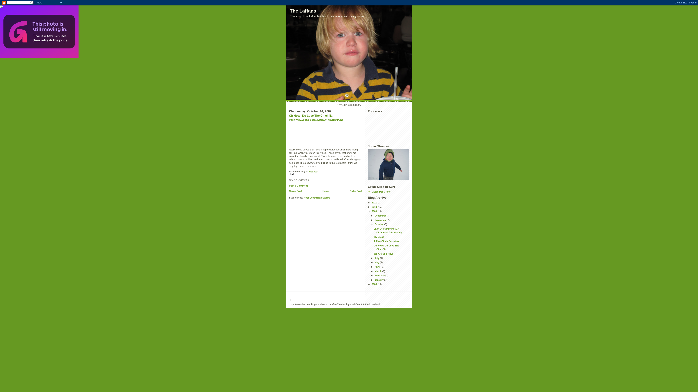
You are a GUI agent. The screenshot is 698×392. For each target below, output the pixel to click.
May (377, 262)
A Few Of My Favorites (386, 241)
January (379, 280)
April (378, 267)
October (379, 224)
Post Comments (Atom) (317, 197)
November (381, 220)
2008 (375, 284)
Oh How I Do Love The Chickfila (310, 115)
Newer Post (295, 191)
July (377, 258)
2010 (375, 207)
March (378, 271)
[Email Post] (325, 174)
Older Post (356, 191)
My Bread (379, 237)
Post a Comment (298, 185)
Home (325, 191)
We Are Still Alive (383, 253)
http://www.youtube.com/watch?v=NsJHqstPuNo (316, 120)
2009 (375, 211)
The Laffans (303, 11)
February (380, 275)
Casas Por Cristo (381, 191)
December (381, 215)
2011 (375, 202)
